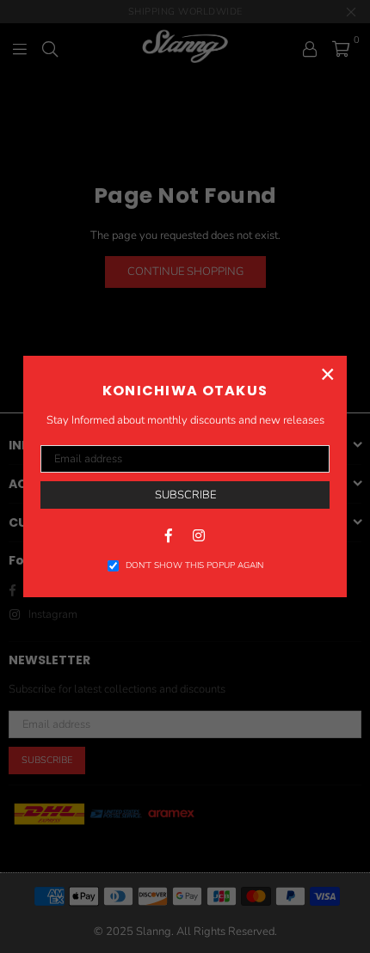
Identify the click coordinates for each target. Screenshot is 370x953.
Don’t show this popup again (194, 565)
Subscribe (185, 495)
